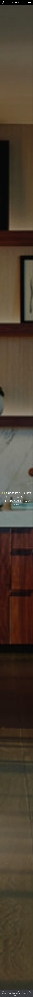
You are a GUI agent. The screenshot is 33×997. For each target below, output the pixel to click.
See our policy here (15, 993)
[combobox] (16, 2)
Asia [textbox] (17, 2)
